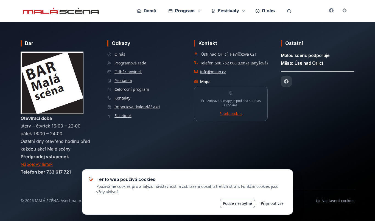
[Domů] (61, 11)
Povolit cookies (231, 114)
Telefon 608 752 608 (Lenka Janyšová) (234, 63)
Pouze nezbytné (237, 203)
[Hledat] (289, 11)
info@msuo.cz (213, 71)
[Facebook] (286, 81)
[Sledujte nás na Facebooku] (331, 10)
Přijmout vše (272, 203)
